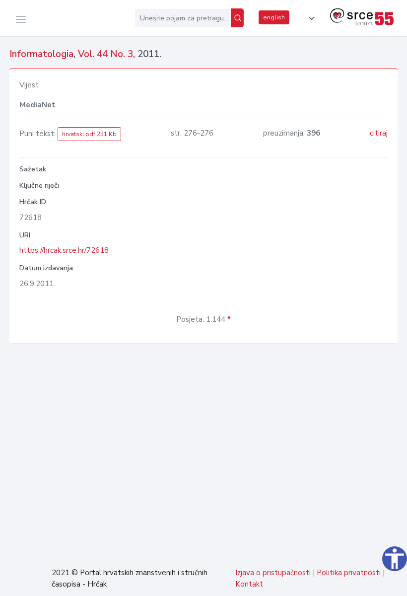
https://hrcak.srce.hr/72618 (64, 250)
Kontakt (249, 584)
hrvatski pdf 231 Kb (89, 134)
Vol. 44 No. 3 (105, 54)
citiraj (379, 133)
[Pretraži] (237, 17)
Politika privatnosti (349, 573)
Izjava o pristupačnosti (273, 573)
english (274, 17)
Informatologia (41, 54)
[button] (310, 18)
